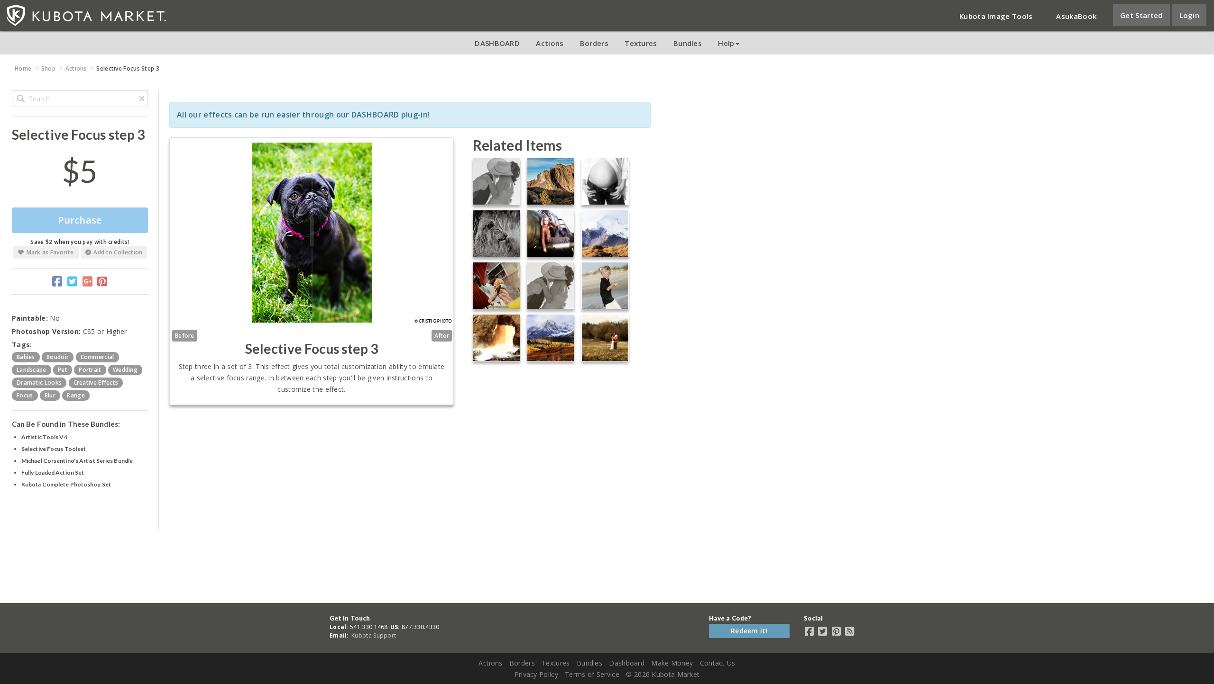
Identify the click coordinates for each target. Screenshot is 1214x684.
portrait (90, 370)
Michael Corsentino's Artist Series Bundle (77, 460)
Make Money (672, 662)
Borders (594, 43)
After (442, 336)
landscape (31, 370)
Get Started (1141, 15)
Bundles (687, 43)
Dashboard (626, 662)
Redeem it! (749, 630)
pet (62, 370)
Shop (48, 68)
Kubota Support (373, 635)
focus (25, 395)
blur (50, 395)
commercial (97, 357)
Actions (549, 43)
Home (23, 68)
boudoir (57, 357)
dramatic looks (39, 382)
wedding (125, 370)
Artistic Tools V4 (44, 437)
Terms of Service (592, 674)
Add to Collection (117, 252)
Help (726, 43)
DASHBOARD (497, 43)
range (76, 395)
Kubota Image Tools (995, 16)
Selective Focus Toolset (53, 448)
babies (26, 357)
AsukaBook (1076, 16)
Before (184, 336)
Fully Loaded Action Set (52, 472)
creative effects (96, 382)
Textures (641, 43)
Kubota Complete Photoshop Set (66, 484)
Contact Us (718, 662)
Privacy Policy (536, 674)
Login (1189, 15)
